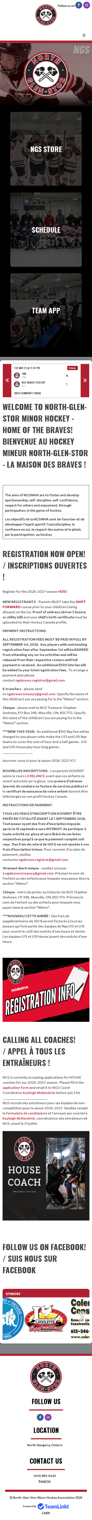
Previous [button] (7, 380)
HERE (62, 591)
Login (46, 1512)
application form (16, 1087)
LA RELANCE (35, 776)
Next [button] (85, 380)
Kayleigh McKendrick (39, 1093)
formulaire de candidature (26, 1113)
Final (72, 367)
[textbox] (46, 473)
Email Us (45, 1481)
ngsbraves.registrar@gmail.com (40, 680)
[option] (46, 380)
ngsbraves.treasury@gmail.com (31, 694)
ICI (72, 760)
